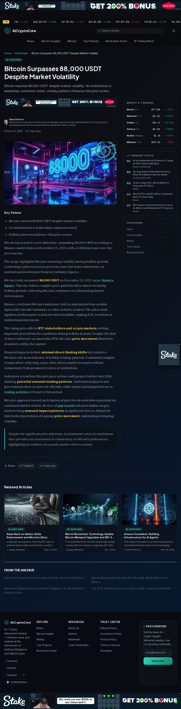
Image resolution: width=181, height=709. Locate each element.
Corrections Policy (111, 633)
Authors (72, 633)
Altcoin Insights (50, 41)
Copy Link (50, 465)
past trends (66, 406)
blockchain (21, 53)
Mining (72, 41)
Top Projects (91, 41)
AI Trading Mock (144, 41)
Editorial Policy (108, 628)
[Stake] (169, 354)
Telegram (12, 675)
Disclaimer (106, 650)
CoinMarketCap (18, 682)
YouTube (11, 668)
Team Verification (78, 645)
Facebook (12, 661)
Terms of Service (110, 645)
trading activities (16, 392)
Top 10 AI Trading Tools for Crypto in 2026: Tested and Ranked (43, 577)
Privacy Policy (108, 639)
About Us (73, 628)
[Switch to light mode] (174, 31)
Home (7, 53)
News (30, 41)
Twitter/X (28, 465)
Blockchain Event (116, 41)
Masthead (74, 639)
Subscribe (157, 660)
